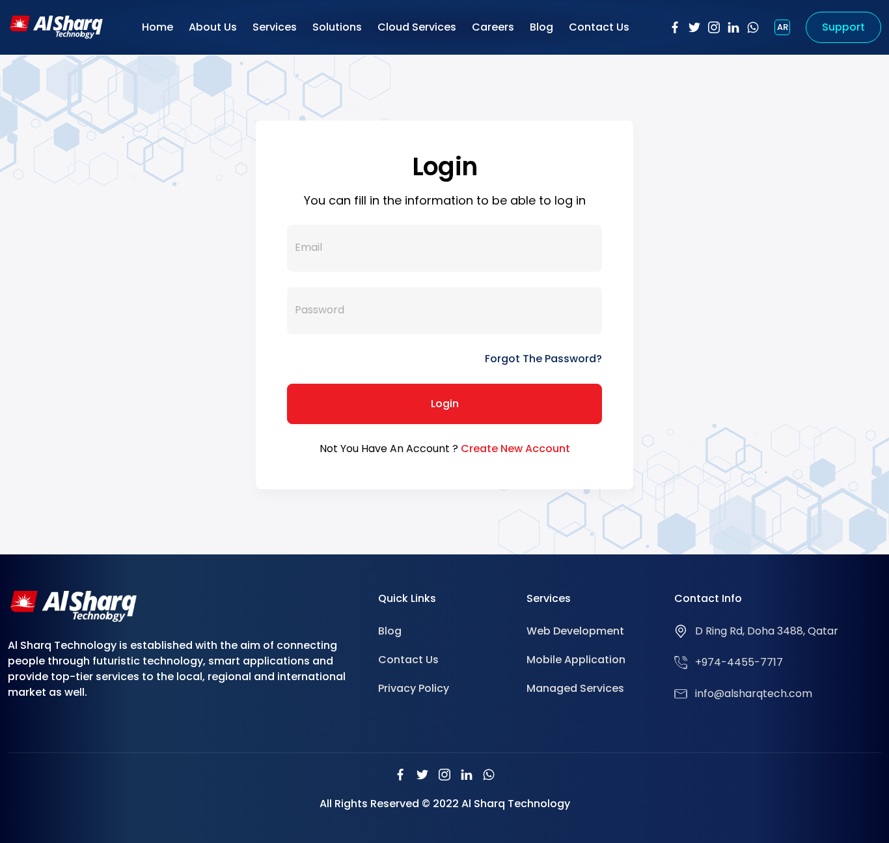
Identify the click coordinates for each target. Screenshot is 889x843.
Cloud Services (416, 27)
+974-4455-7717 (739, 662)
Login (445, 403)
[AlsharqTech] (55, 26)
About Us (213, 27)
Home (157, 27)
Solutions (337, 27)
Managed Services (575, 688)
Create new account (515, 448)
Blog (541, 27)
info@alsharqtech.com (753, 693)
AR (782, 27)
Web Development (575, 630)
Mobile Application (576, 659)
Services (275, 27)
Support (843, 27)
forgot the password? (543, 358)
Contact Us (599, 27)
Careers (493, 27)
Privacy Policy (413, 688)
